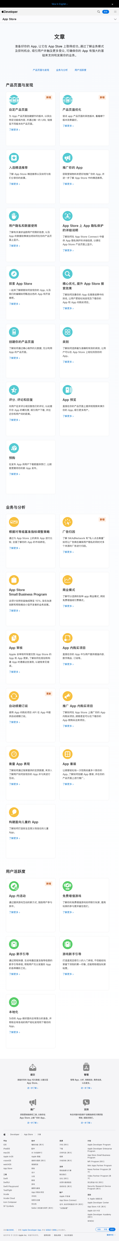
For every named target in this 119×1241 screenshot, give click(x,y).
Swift (5, 1178)
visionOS (7, 1161)
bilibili (48, 1230)
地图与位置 (35, 1200)
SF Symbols (8, 1206)
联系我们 (63, 1174)
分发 (33, 1176)
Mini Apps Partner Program (100, 1165)
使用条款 (47, 1235)
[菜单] (115, 11)
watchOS (7, 1164)
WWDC (91, 1221)
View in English (59, 4)
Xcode (6, 1194)
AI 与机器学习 (36, 1153)
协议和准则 (68, 1235)
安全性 (34, 1204)
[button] (98, 11)
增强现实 (34, 1164)
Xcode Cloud (9, 1198)
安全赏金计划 (93, 1182)
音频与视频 (35, 1161)
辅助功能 (34, 1145)
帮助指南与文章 (65, 1170)
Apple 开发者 (65, 1196)
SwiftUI (6, 1182)
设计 (33, 1172)
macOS (6, 1153)
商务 (33, 1168)
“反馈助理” (64, 1208)
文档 (61, 1145)
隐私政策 (57, 1235)
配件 (33, 1149)
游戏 (33, 1184)
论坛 (61, 1178)
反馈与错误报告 (65, 1182)
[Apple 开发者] (9, 11)
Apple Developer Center (98, 1203)
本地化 (34, 1196)
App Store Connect (68, 1200)
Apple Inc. (22, 1235)
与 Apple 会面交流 (95, 1199)
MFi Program (93, 1161)
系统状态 (63, 1186)
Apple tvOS (8, 1157)
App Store (9, 19)
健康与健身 (35, 1188)
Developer (14, 1134)
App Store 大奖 (94, 1207)
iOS (5, 1145)
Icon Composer (10, 1202)
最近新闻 (10, 1230)
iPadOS (6, 1149)
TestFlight (7, 1190)
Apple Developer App (31, 1230)
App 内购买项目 (37, 1192)
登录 (105, 12)
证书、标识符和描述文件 (69, 1204)
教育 (33, 1180)
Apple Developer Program (99, 1145)
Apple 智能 (35, 1157)
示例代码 (63, 1153)
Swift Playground (10, 1186)
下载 (61, 1149)
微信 (55, 1230)
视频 (61, 1157)
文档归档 (63, 1161)
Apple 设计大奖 (94, 1211)
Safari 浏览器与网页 (39, 1208)
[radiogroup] (105, 1229)
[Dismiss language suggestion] (112, 4)
